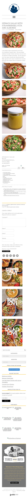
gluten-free (19, 204)
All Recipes (8, 204)
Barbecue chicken (7, 376)
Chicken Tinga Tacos (7, 386)
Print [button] (23, 168)
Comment (5, 217)
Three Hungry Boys (14, 8)
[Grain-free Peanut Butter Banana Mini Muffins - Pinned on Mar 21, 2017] (17, 409)
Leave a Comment (18, 29)
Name (4, 228)
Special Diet (6, 205)
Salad (3, 205)
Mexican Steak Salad (7, 378)
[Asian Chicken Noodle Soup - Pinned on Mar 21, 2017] (7, 408)
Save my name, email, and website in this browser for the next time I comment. (12, 245)
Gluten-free (23, 204)
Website (4, 238)
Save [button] (19, 168)
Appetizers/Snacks (13, 204)
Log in (14, 491)
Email (4, 233)
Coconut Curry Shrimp (8, 384)
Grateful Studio (21, 490)
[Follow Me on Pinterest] (14, 439)
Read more (14, 482)
